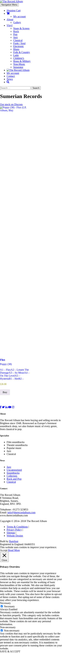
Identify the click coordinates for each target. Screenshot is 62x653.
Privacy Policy (14, 529)
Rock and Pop (14, 478)
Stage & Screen (21, 28)
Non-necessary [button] (8, 627)
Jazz (15, 37)
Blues (16, 49)
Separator (18, 67)
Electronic (18, 46)
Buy (5, 392)
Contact (11, 76)
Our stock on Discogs (11, 104)
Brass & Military (22, 61)
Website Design (15, 535)
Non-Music (19, 64)
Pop (15, 34)
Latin (16, 55)
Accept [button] (3, 550)
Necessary (9, 606)
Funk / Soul (19, 43)
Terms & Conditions (17, 526)
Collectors (12, 475)
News (10, 79)
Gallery (17, 22)
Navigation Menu (9, 4)
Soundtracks (13, 472)
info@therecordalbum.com (21, 512)
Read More (14, 550)
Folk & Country (21, 52)
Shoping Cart (14, 10)
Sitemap (11, 532)
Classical (17, 40)
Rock (16, 31)
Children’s (18, 58)
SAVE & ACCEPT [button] (10, 651)
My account (19, 16)
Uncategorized (14, 470)
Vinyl (9, 25)
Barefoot (13, 541)
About (10, 19)
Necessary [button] (5, 603)
